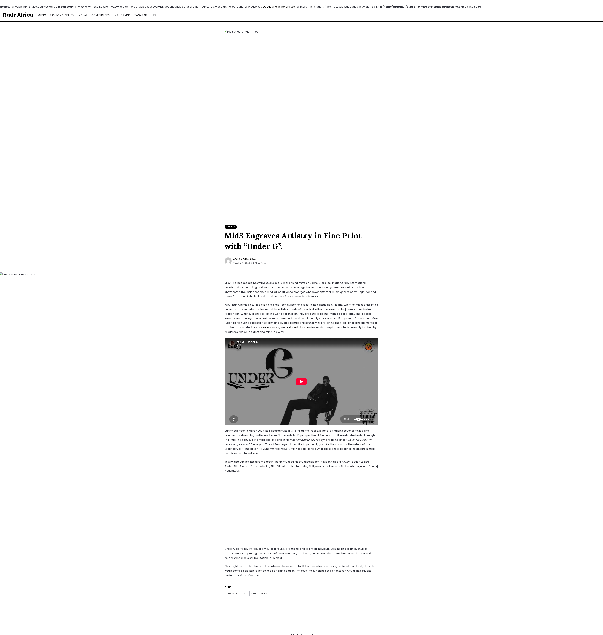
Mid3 (264, 305)
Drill (244, 593)
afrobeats (232, 593)
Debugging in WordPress (279, 6)
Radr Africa (18, 14)
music (264, 593)
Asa (263, 327)
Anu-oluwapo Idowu (244, 258)
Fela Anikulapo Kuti (299, 327)
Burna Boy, (274, 327)
